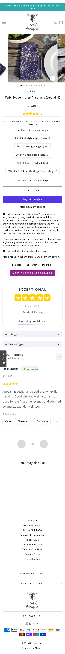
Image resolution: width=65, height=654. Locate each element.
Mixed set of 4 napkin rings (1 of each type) (32, 171)
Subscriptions (32, 583)
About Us (32, 520)
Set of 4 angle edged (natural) (32, 154)
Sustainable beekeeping (32, 535)
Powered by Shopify (32, 648)
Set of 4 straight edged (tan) (32, 146)
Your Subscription (32, 525)
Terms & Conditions (32, 549)
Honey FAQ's (32, 540)
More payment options (32, 206)
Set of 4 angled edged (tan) (32, 162)
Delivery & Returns (32, 544)
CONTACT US (31, 616)
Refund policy (32, 559)
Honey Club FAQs (32, 530)
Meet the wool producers (32, 273)
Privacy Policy (32, 554)
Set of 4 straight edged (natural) (32, 138)
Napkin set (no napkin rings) (32, 129)
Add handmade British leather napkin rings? (32, 123)
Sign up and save (32, 573)
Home (32, 91)
